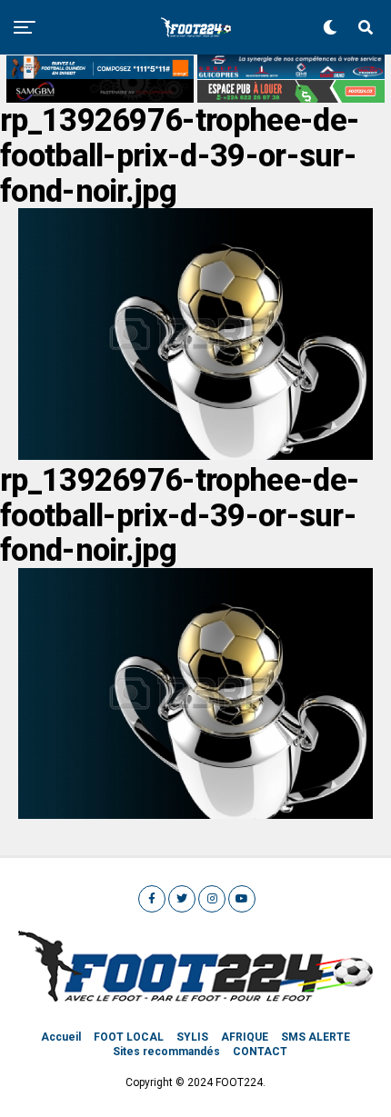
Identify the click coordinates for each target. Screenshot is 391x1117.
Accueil (61, 1037)
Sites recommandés (166, 1051)
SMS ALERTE (315, 1037)
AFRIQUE (244, 1037)
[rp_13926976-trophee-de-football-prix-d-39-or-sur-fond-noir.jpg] (195, 455)
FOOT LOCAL (129, 1037)
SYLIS (192, 1037)
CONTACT (260, 1051)
